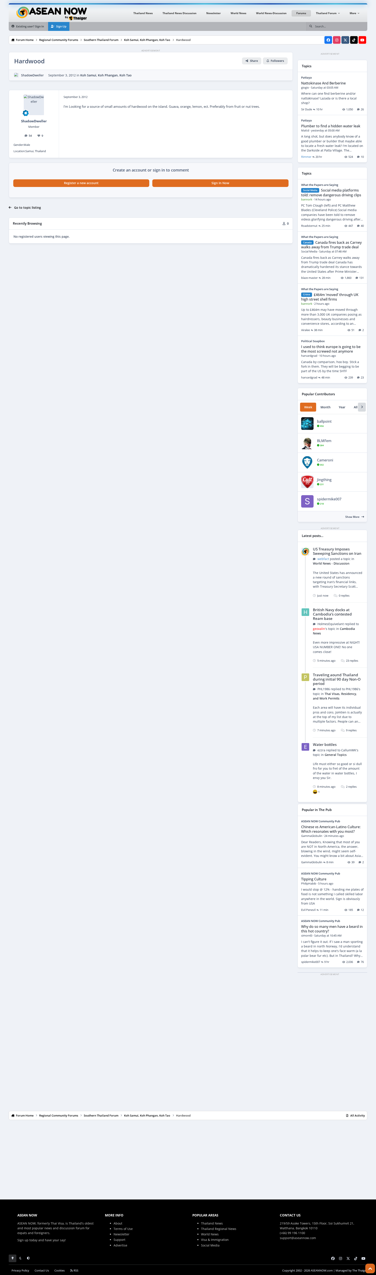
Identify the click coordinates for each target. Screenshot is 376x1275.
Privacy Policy (20, 1270)
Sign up (23, 1240)
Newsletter (121, 1234)
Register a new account (81, 183)
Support (119, 1240)
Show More (352, 517)
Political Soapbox (313, 341)
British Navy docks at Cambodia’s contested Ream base (332, 614)
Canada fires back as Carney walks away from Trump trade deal (331, 244)
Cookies (59, 1270)
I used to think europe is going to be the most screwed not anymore (331, 349)
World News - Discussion (331, 563)
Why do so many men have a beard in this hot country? (332, 929)
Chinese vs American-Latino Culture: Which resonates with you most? (331, 829)
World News (210, 1234)
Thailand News (212, 1223)
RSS (75, 1270)
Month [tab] (326, 407)
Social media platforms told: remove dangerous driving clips (331, 192)
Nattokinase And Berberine (323, 83)
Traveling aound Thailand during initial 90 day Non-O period (337, 679)
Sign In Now (220, 183)
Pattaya (306, 77)
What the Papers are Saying (319, 185)
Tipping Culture (313, 879)
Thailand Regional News (218, 1229)
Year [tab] (342, 407)
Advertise (120, 1245)
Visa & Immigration (215, 1240)
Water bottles (325, 744)
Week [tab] (308, 407)
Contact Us (42, 1270)
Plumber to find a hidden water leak (330, 126)
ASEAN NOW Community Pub (320, 821)
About (118, 1223)
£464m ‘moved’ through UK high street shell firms (330, 297)
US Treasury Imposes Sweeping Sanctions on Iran (337, 551)
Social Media (210, 1245)
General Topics (336, 755)
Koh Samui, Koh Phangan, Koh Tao (106, 75)
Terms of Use (123, 1229)
